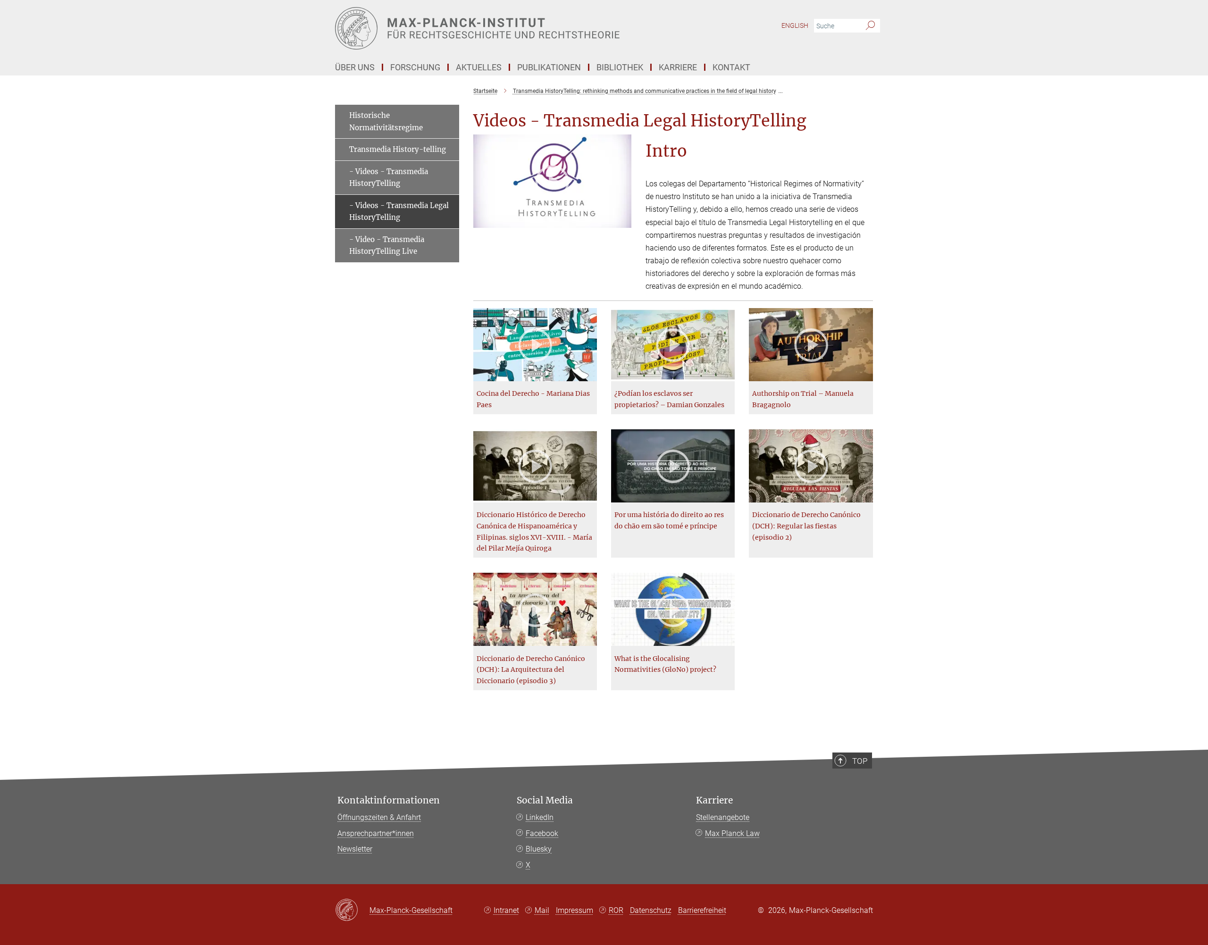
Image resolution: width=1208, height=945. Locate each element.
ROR (616, 910)
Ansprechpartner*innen (375, 833)
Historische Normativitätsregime (386, 121)
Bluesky (539, 849)
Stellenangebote (722, 817)
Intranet (506, 910)
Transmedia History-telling (397, 149)
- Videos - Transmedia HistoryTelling (388, 177)
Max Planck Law (732, 833)
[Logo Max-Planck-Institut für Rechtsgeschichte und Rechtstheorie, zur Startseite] (512, 28)
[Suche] (870, 26)
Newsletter (354, 849)
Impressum (574, 910)
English (794, 25)
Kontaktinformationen (388, 800)
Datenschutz (650, 910)
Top (859, 761)
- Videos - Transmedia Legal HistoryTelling (399, 211)
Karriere (714, 800)
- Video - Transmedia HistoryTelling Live (386, 245)
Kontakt (731, 67)
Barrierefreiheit (702, 910)
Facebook (542, 833)
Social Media (545, 800)
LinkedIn (540, 817)
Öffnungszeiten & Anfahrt (379, 817)
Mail (542, 910)
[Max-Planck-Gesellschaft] (352, 910)
